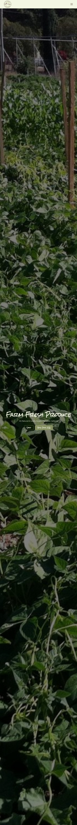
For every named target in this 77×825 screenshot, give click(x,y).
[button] (71, 4)
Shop (29, 427)
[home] (7, 4)
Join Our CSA (44, 427)
